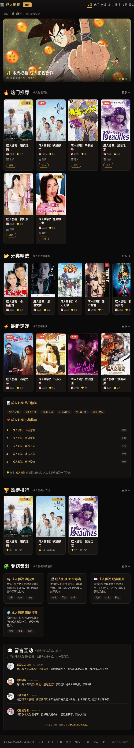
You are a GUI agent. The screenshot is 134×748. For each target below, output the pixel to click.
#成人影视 (14, 412)
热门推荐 (17, 13)
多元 (30, 631)
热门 (96, 4)
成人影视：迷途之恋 (24, 453)
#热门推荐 (98, 412)
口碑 (30, 597)
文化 (20, 631)
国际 (11, 631)
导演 (64, 597)
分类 (103, 4)
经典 (98, 597)
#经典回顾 (81, 412)
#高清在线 (31, 412)
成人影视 (20, 472)
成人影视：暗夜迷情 (24, 430)
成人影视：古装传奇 (35, 699)
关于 (104, 742)
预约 (11, 165)
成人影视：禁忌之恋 (24, 446)
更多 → (126, 92)
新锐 (54, 597)
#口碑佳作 (64, 412)
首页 (89, 4)
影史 (117, 597)
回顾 (107, 597)
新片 (110, 4)
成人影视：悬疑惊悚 (24, 461)
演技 (11, 597)
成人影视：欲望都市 (24, 438)
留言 (131, 4)
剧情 (20, 597)
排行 (117, 4)
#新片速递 (47, 412)
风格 (73, 597)
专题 (124, 4)
